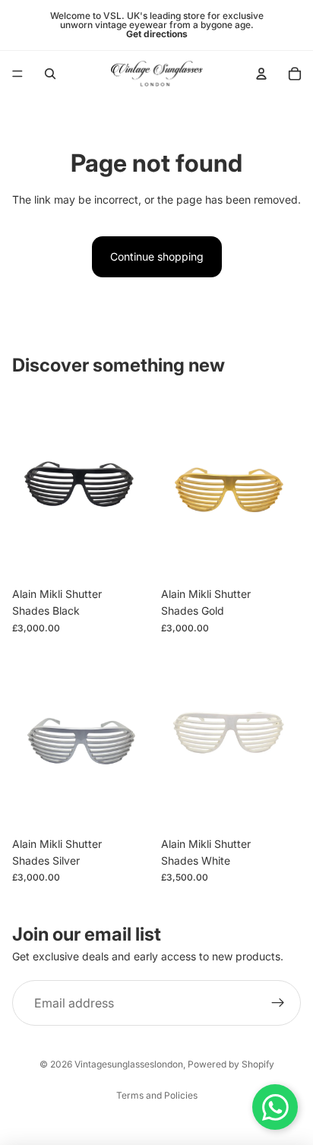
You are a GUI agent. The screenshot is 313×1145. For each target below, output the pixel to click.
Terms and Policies (157, 1095)
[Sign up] (278, 1003)
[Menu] (17, 73)
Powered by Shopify (231, 1064)
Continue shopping (157, 256)
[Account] (261, 73)
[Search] (50, 73)
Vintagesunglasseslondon (128, 1064)
